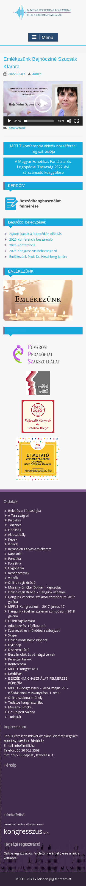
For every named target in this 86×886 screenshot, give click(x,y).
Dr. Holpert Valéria (21, 712)
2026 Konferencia (22, 245)
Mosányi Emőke (20, 707)
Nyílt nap (14, 645)
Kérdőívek (15, 673)
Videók (13, 544)
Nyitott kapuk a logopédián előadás (35, 233)
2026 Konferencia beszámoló (31, 239)
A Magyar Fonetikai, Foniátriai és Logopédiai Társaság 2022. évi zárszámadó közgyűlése (43, 167)
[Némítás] (69, 121)
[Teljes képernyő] (76, 121)
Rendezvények (18, 573)
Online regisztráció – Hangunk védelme (37, 592)
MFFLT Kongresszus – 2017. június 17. (36, 606)
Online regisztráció (22, 582)
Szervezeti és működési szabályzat (34, 630)
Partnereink (17, 330)
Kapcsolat (15, 554)
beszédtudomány (14, 824)
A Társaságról (18, 515)
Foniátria (14, 563)
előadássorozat (35, 824)
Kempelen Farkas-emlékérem (30, 549)
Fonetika (14, 558)
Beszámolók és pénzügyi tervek (31, 654)
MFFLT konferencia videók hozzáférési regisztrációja (43, 148)
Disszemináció (19, 649)
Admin (37, 74)
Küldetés (14, 520)
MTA (45, 832)
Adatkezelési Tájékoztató (27, 625)
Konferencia (17, 664)
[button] (43, 103)
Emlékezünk (17, 128)
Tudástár (14, 717)
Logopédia (16, 568)
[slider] (39, 121)
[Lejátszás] (9, 121)
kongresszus (23, 831)
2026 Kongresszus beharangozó (33, 251)
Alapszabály (16, 534)
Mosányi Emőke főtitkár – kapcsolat (34, 587)
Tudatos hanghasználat (25, 702)
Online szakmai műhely (25, 697)
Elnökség (14, 530)
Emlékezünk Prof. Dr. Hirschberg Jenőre (38, 256)
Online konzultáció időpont (27, 640)
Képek (12, 539)
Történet (14, 525)
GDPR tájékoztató (21, 621)
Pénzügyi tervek (19, 659)
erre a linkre (71, 853)
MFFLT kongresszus (23, 669)
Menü (47, 37)
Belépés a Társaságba (24, 510)
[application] (43, 103)
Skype (12, 635)
